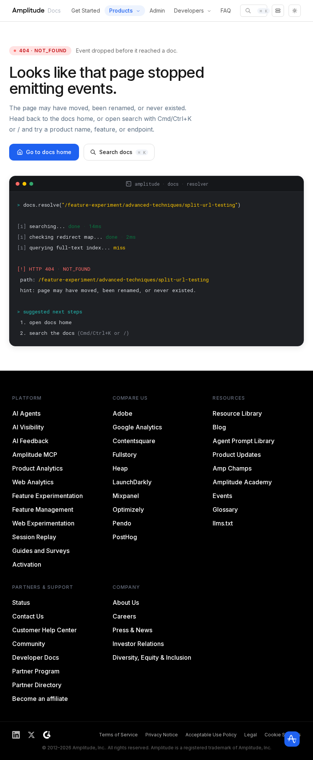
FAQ (226, 10)
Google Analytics (137, 427)
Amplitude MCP (34, 454)
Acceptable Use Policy (211, 735)
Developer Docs (35, 657)
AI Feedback (30, 441)
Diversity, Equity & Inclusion (152, 657)
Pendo (122, 523)
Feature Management (42, 509)
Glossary (225, 509)
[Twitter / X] (31, 735)
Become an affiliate (40, 698)
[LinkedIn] (16, 735)
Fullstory (125, 454)
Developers (189, 10)
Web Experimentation (43, 523)
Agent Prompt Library (243, 441)
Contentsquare (134, 441)
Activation (26, 564)
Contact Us (28, 616)
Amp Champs (232, 468)
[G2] (47, 735)
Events (222, 496)
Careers (124, 616)
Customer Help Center (44, 630)
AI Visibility (28, 427)
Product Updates (237, 454)
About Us (126, 602)
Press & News (132, 630)
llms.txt (223, 523)
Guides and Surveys (40, 550)
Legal (250, 735)
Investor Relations (138, 644)
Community (28, 644)
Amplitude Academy (242, 482)
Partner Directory (36, 685)
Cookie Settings (283, 735)
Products (121, 10)
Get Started (85, 10)
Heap (120, 468)
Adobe (122, 413)
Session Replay (34, 537)
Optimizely (128, 509)
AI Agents (26, 413)
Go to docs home (48, 152)
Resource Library (237, 413)
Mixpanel (126, 496)
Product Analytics (37, 468)
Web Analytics (32, 482)
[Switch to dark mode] (295, 11)
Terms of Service (118, 735)
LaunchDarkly (132, 482)
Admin (157, 10)
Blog (219, 427)
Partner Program (36, 671)
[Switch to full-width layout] (278, 11)
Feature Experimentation (47, 496)
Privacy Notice (161, 735)
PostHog (125, 537)
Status (21, 602)
